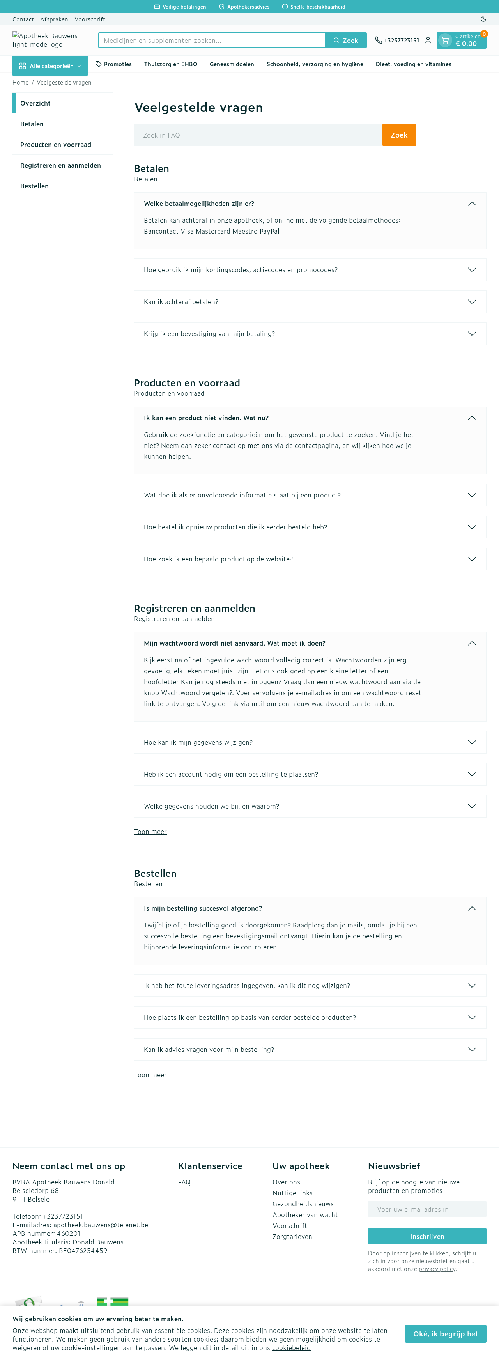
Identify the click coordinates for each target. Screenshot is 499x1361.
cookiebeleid (291, 1347)
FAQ (184, 1181)
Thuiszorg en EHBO (170, 64)
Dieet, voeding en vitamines (413, 64)
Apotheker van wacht (305, 1214)
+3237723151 (63, 1216)
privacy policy (437, 1268)
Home (20, 82)
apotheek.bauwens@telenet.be (100, 1224)
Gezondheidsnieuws (303, 1203)
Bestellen (34, 185)
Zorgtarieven (292, 1236)
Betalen (32, 123)
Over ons (286, 1181)
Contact (23, 19)
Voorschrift (89, 19)
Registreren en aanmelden (60, 165)
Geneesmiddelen (232, 64)
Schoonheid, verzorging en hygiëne (315, 64)
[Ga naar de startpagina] (51, 40)
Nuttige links (293, 1192)
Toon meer (150, 831)
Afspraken (54, 19)
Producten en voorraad (55, 144)
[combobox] (212, 40)
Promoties (118, 64)
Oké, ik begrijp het (445, 1333)
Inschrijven (427, 1236)
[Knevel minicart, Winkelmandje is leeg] (445, 40)
